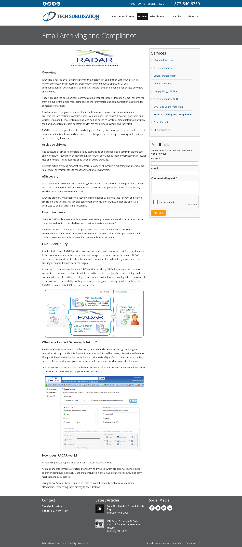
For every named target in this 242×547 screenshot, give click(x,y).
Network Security (163, 68)
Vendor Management (165, 75)
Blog (161, 3)
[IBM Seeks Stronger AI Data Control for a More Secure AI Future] (99, 524)
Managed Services (163, 60)
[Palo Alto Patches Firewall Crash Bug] (99, 509)
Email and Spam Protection (168, 106)
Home (132, 3)
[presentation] (175, 202)
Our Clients (178, 16)
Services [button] (142, 16)
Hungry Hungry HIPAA (165, 91)
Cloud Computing (163, 83)
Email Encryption (162, 122)
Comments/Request (164, 178)
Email (155, 168)
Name (155, 158)
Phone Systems (162, 130)
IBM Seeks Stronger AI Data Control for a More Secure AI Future (123, 524)
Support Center (147, 3)
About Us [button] (193, 16)
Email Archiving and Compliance (173, 114)
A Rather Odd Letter (123, 16)
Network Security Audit (166, 99)
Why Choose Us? (159, 16)
